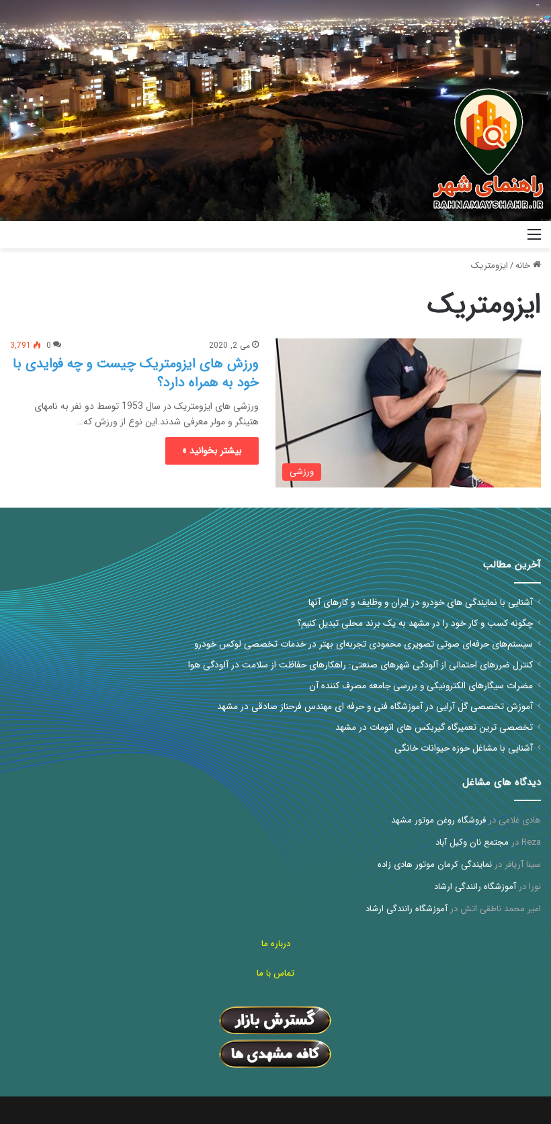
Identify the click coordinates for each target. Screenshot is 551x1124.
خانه (524, 266)
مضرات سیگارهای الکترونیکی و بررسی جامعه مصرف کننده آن (421, 686)
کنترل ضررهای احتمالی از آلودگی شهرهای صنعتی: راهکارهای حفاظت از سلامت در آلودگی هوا (360, 665)
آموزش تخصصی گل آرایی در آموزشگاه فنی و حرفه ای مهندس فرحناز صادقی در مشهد (375, 707)
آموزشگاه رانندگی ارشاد (475, 887)
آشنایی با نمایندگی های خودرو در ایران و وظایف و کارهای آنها (420, 603)
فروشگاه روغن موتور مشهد (438, 820)
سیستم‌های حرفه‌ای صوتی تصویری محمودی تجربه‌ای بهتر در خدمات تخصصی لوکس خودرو (363, 644)
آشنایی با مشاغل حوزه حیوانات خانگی (463, 748)
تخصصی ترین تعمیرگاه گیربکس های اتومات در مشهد (434, 727)
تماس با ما (275, 973)
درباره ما (275, 944)
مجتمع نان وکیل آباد (472, 842)
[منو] (534, 240)
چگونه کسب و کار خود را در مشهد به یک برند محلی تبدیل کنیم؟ (415, 623)
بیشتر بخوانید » (212, 450)
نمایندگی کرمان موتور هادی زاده (435, 864)
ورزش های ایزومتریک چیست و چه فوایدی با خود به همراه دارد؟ (136, 373)
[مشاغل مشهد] (479, 234)
